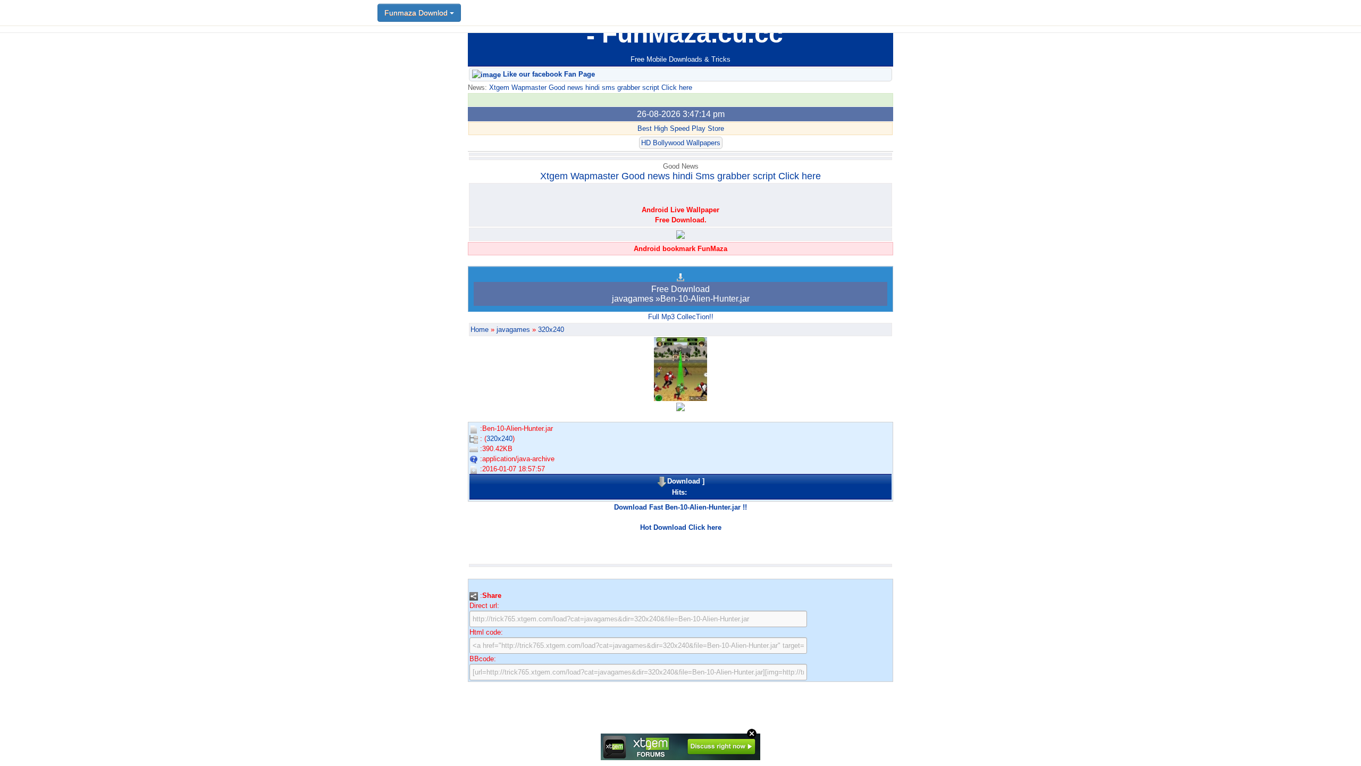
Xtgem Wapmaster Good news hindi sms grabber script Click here (589, 87)
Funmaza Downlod (417, 13)
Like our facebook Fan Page (548, 74)
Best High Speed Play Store (680, 128)
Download (683, 481)
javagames (513, 330)
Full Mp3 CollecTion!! (680, 317)
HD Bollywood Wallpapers (680, 143)
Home (480, 330)
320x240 (551, 330)
